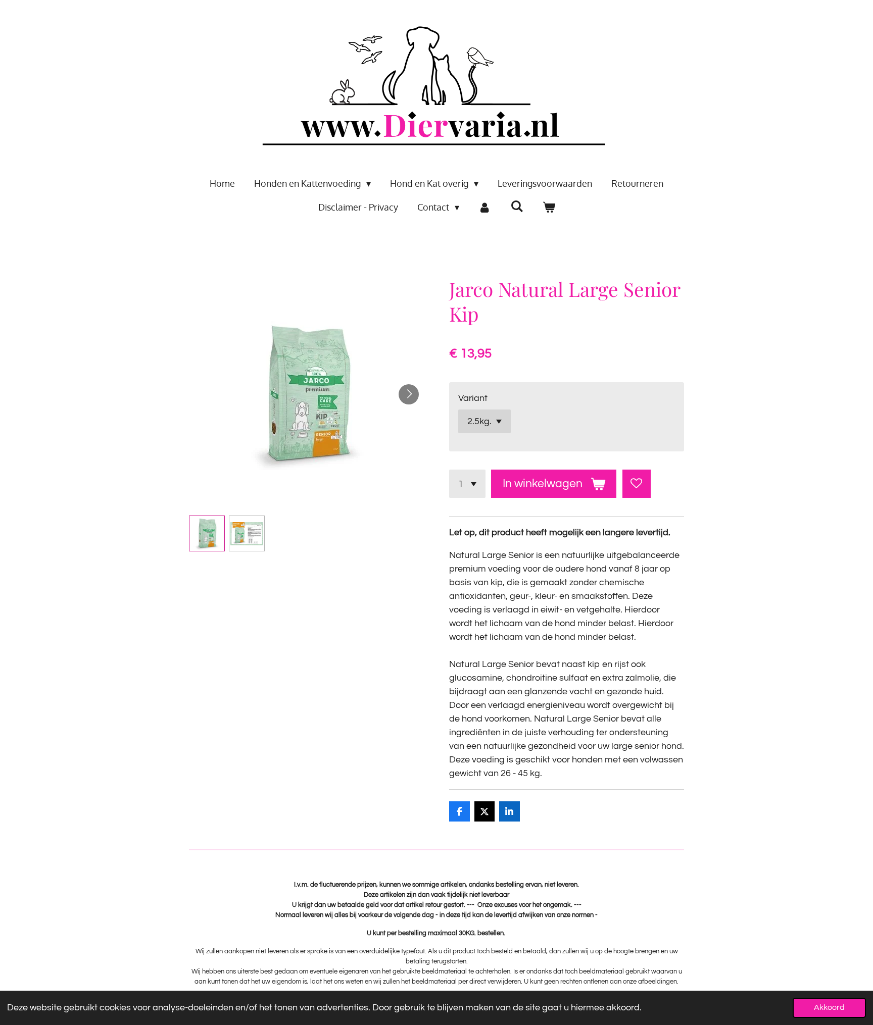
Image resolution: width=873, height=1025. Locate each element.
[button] (207, 533)
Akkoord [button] (829, 1007)
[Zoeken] (516, 206)
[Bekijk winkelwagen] (548, 207)
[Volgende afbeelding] (409, 394)
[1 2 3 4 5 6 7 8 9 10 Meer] (467, 484)
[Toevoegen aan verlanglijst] (636, 484)
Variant (473, 398)
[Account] (484, 207)
